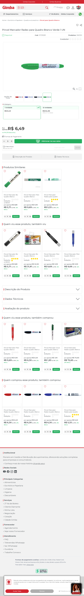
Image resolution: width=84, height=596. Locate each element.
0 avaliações (64, 39)
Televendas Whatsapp (15, 543)
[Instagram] (11, 471)
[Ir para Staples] (58, 7)
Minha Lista (10, 510)
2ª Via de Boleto (11, 503)
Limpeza (8, 489)
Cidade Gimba (11, 520)
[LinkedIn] (15, 471)
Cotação (8, 517)
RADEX (79, 35)
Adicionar (16, 216)
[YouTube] (4, 471)
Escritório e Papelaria (15, 20)
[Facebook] (8, 471)
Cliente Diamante (12, 507)
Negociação (10, 513)
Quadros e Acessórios (31, 20)
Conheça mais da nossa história (25, 463)
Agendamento (11, 528)
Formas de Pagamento (13, 137)
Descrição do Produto (23, 157)
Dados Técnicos (63, 157)
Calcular (77, 147)
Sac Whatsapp (11, 546)
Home (4, 20)
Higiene (8, 492)
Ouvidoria (9, 549)
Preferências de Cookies (68, 591)
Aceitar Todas (17, 591)
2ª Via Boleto (54, 14)
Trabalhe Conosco (13, 552)
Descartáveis (10, 495)
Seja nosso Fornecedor (15, 531)
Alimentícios (10, 482)
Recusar (42, 591)
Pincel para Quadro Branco (50, 20)
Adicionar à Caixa (48, 141)
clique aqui (30, 564)
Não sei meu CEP (7, 148)
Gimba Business (55, 2)
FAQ (6, 539)
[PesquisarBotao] (47, 7)
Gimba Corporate (29, 2)
